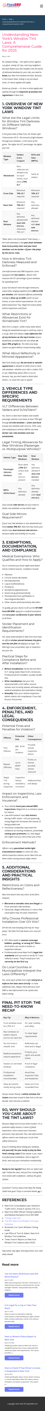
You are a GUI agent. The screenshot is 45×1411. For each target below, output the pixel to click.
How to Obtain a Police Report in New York (20, 1338)
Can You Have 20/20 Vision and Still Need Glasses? (21, 1275)
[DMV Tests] (12, 5)
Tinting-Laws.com (13, 1218)
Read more (14, 1295)
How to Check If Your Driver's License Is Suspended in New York (22, 1369)
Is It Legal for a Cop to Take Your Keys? (20, 1307)
